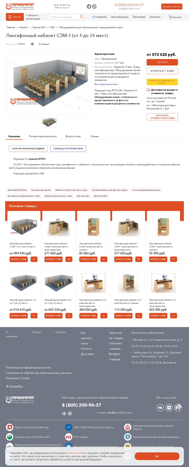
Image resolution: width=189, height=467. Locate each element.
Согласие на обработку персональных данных (38, 373)
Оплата (86, 348)
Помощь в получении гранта (68, 148)
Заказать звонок (172, 6)
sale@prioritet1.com (129, 8)
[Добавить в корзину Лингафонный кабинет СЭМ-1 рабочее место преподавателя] (138, 259)
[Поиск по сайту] (81, 17)
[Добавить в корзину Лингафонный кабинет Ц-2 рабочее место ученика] (138, 315)
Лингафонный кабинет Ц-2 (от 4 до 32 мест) (58, 301)
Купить (162, 62)
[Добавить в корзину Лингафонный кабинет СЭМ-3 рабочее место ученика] (103, 259)
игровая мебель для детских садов (109, 190)
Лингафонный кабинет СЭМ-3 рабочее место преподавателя (56, 246)
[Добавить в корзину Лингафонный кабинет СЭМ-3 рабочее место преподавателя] (68, 259)
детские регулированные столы (24, 196)
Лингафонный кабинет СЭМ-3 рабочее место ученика (91, 246)
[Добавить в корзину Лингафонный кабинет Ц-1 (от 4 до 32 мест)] (34, 315)
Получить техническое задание (28, 148)
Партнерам (139, 16)
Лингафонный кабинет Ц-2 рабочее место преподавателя (92, 302)
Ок (157, 456)
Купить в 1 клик (162, 71)
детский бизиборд (17, 190)
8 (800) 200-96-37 (129, 5)
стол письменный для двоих (146, 190)
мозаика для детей (40, 190)
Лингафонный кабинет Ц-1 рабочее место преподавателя (162, 302)
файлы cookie (76, 453)
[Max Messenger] (94, 6)
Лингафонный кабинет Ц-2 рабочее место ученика (127, 301)
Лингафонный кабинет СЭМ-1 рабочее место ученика (161, 246)
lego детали (83, 196)
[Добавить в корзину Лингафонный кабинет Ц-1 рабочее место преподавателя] (173, 315)
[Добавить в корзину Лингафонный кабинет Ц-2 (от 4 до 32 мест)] (68, 315)
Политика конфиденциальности (28, 367)
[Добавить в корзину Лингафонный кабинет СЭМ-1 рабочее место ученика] (173, 259)
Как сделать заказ (86, 338)
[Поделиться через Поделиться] (32, 44)
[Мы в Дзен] (169, 407)
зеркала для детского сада (58, 196)
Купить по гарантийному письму (162, 82)
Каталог (17, 16)
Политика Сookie (18, 378)
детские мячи (100, 196)
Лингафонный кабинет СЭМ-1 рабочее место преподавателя (126, 246)
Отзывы (36, 332)
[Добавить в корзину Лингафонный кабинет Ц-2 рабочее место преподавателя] (103, 315)
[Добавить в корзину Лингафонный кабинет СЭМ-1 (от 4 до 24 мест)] (34, 259)
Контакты (155, 16)
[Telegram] (89, 6)
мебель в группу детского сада (71, 190)
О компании (100, 16)
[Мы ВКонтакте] (160, 407)
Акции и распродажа (33, 17)
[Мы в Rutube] (178, 407)
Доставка (87, 354)
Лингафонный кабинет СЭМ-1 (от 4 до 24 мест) (22, 245)
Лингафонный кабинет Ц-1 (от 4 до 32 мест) (23, 301)
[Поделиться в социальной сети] (32, 44)
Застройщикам (119, 16)
